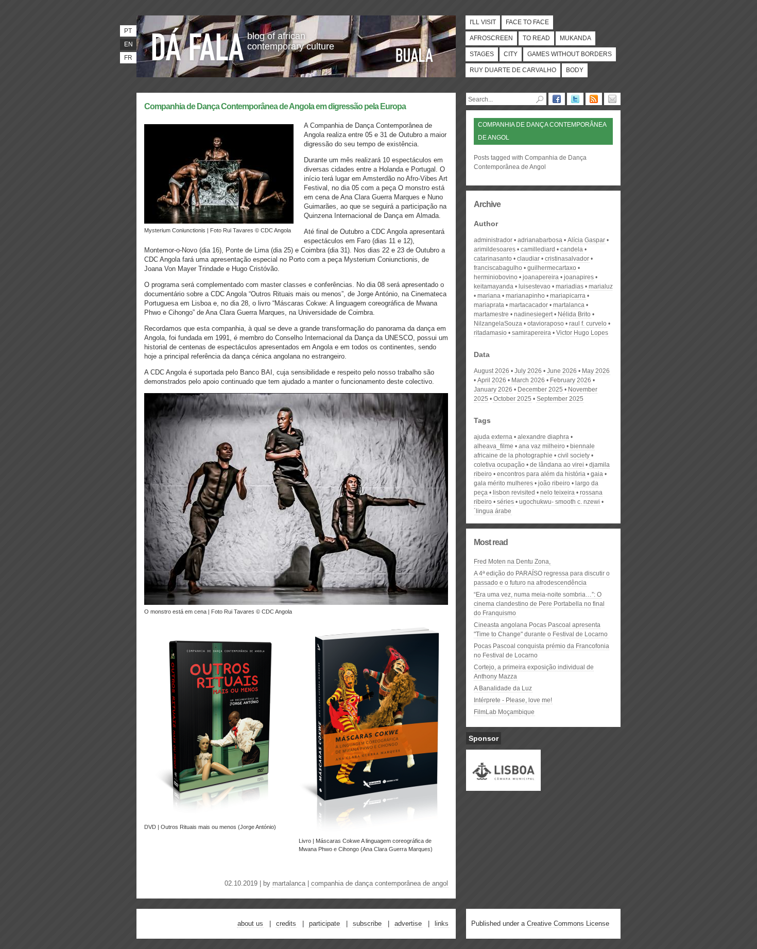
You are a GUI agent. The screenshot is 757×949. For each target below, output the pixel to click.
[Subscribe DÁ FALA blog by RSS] (594, 99)
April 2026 (491, 380)
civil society (574, 455)
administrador (493, 240)
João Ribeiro (554, 483)
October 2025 (512, 398)
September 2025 (560, 398)
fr (128, 57)
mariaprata (489, 305)
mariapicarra (568, 295)
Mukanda (575, 38)
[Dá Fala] (198, 44)
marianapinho (525, 295)
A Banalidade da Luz (503, 688)
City (511, 54)
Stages (482, 54)
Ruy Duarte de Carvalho (513, 70)
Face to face (527, 22)
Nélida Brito (574, 314)
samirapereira (531, 332)
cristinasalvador (567, 258)
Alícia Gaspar (586, 240)
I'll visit (483, 22)
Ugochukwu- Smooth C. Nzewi (559, 501)
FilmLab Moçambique (504, 712)
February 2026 (570, 380)
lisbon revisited (514, 492)
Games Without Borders (569, 54)
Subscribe (367, 923)
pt (128, 31)
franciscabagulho (498, 268)
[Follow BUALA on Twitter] (575, 99)
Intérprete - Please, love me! (513, 700)
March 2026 (528, 380)
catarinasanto (493, 258)
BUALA (414, 55)
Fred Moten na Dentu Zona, (512, 561)
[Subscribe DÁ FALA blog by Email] (612, 99)
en (128, 44)
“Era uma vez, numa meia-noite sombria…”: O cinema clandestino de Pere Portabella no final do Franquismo (539, 604)
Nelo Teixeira (557, 492)
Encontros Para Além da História (541, 474)
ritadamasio (490, 332)
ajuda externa (493, 436)
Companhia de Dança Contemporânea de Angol (379, 883)
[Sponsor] (503, 786)
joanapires (579, 277)
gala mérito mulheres (503, 483)
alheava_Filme (493, 446)
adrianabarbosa (540, 240)
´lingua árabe (492, 511)
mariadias (569, 286)
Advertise (408, 923)
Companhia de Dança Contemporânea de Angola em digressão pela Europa (275, 106)
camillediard (538, 249)
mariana (489, 295)
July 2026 (528, 371)
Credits (286, 923)
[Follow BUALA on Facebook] (556, 99)
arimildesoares (494, 249)
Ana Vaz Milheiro (542, 446)
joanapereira (541, 277)
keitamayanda (493, 286)
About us (250, 923)
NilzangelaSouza (498, 323)
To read (536, 38)
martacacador (528, 305)
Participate (324, 923)
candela (571, 249)
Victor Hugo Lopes (582, 332)
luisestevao (534, 286)
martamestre (491, 314)
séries (505, 501)
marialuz (601, 286)
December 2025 (540, 389)
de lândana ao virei (557, 464)
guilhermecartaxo (551, 268)
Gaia (597, 474)
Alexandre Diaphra (543, 436)
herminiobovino (496, 277)
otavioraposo (545, 323)
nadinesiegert (533, 314)
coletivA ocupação (499, 464)
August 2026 (491, 371)
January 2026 (493, 389)
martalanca (288, 883)
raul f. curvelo (588, 323)
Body (574, 70)
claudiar (528, 258)
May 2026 (596, 371)
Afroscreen (491, 38)
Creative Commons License (568, 923)
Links (442, 923)
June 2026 (562, 371)
